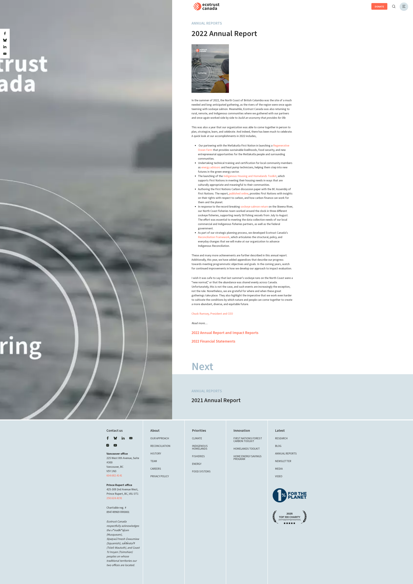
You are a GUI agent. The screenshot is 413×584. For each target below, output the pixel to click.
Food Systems (201, 471)
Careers (155, 468)
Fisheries (198, 456)
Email (131, 438)
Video (278, 476)
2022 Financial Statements (213, 341)
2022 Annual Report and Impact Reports (224, 332)
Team (153, 461)
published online (238, 193)
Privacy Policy (159, 476)
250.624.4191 (114, 498)
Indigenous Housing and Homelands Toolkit (250, 176)
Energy (196, 464)
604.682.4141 (114, 475)
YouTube (115, 445)
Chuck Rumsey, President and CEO (212, 313)
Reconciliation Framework (214, 237)
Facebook (108, 438)
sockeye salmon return (254, 206)
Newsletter (283, 461)
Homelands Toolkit (246, 448)
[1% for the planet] (290, 495)
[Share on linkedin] (5, 47)
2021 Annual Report (216, 400)
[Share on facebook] (5, 33)
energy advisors (210, 167)
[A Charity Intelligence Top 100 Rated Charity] (290, 517)
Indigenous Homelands (200, 447)
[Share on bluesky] (5, 40)
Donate (379, 6)
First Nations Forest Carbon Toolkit (247, 440)
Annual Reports (206, 23)
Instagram (108, 445)
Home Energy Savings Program (247, 457)
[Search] (394, 6)
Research (281, 438)
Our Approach (159, 438)
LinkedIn (123, 438)
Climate (197, 438)
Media (279, 468)
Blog (278, 446)
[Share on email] (5, 53)
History (155, 453)
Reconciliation (160, 446)
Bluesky (115, 438)
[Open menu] (404, 6)
